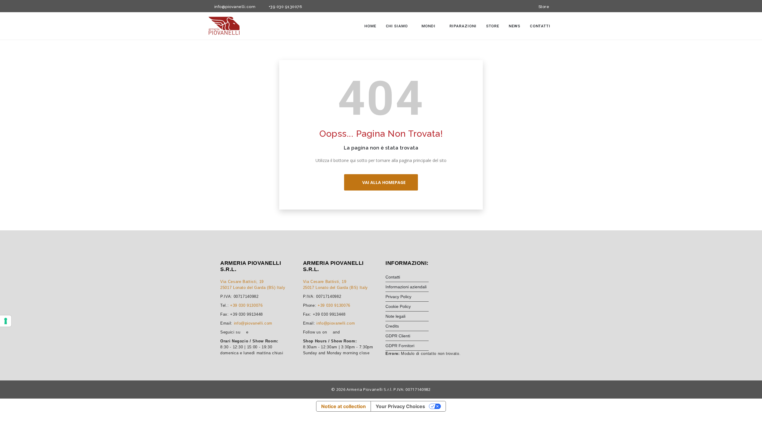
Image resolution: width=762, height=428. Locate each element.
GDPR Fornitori (399, 345)
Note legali (395, 316)
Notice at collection (343, 406)
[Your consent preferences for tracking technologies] (5, 321)
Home (370, 26)
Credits (392, 326)
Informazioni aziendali (406, 286)
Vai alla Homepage (383, 182)
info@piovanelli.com (233, 6)
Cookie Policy (398, 306)
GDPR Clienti (397, 335)
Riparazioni (463, 26)
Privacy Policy (398, 296)
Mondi (428, 26)
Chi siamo (397, 26)
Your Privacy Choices (400, 406)
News (514, 26)
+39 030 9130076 (284, 6)
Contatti (540, 26)
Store (542, 6)
